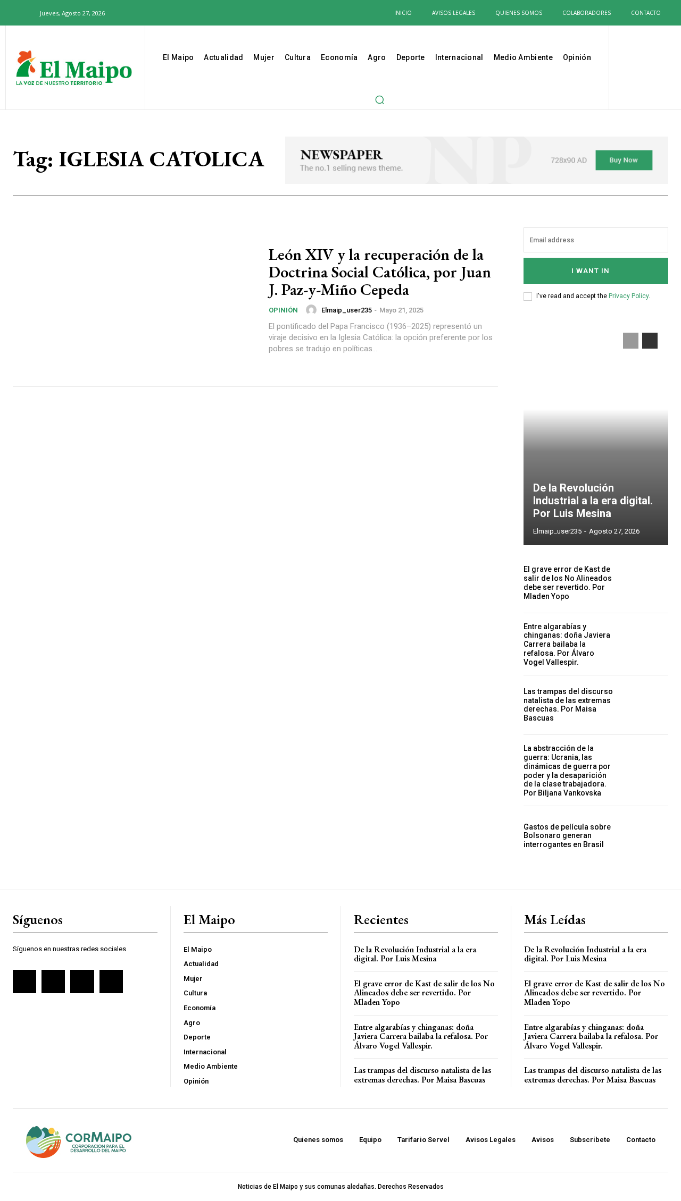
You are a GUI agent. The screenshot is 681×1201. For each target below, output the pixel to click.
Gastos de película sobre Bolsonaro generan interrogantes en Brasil (567, 836)
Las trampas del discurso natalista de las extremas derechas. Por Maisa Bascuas (568, 704)
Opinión (283, 310)
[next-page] (650, 341)
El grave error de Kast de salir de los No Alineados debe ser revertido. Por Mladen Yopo (568, 582)
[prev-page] (630, 341)
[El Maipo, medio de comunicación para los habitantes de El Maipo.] (74, 68)
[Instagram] (145, 13)
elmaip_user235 (346, 310)
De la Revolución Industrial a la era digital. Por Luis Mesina (593, 500)
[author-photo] (313, 310)
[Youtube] (180, 13)
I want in (590, 271)
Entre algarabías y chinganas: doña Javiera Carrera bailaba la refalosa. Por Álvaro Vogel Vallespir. (567, 644)
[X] (163, 13)
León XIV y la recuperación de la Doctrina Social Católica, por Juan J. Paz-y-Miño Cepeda (380, 272)
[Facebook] (128, 13)
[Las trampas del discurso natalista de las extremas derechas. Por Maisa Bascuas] (646, 705)
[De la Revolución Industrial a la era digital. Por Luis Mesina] (596, 433)
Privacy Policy (629, 296)
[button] (25, 13)
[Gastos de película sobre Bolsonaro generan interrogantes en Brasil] (646, 836)
